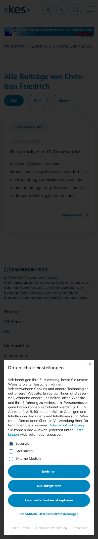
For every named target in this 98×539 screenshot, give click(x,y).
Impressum (80, 528)
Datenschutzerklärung (66, 425)
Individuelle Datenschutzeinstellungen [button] (49, 514)
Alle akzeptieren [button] (49, 486)
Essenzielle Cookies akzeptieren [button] (49, 500)
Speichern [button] (49, 471)
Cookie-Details (20, 528)
